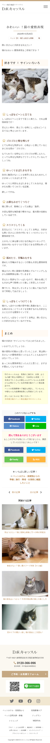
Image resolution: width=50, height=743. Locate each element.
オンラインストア (35, 730)
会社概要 (23, 730)
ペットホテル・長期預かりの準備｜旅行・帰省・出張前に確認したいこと (25, 479)
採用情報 (38, 727)
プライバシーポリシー (19, 733)
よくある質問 (20, 727)
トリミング (13, 720)
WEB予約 (36, 720)
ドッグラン (36, 715)
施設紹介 (30, 727)
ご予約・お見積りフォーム (25, 674)
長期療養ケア (36, 710)
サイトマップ (33, 733)
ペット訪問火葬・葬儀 (13, 715)
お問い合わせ (13, 730)
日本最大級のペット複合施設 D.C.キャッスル (23, 399)
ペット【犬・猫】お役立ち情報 (21, 38)
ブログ (10, 727)
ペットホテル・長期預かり (13, 710)
